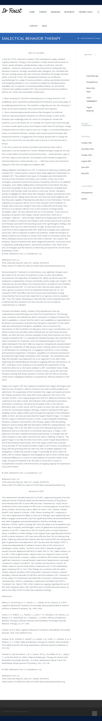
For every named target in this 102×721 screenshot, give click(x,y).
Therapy (43, 12)
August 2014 (86, 161)
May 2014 (85, 173)
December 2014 (87, 149)
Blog (44, 26)
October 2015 (86, 143)
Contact (33, 26)
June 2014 (85, 167)
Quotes (84, 199)
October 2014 (86, 155)
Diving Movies (92, 82)
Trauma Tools (85, 12)
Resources (69, 12)
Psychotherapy (92, 76)
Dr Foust (11, 10)
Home (32, 12)
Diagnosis (55, 12)
